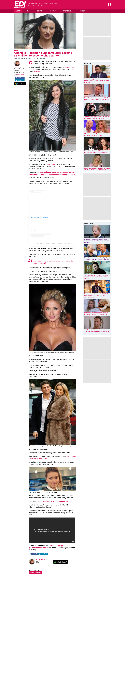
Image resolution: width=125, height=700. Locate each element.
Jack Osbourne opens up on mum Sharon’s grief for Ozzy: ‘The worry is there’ (97, 117)
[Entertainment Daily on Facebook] (109, 4)
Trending (67, 11)
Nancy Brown (17, 67)
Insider (82, 11)
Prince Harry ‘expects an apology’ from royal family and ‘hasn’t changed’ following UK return (96, 240)
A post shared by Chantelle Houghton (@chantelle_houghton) (52, 243)
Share (20, 77)
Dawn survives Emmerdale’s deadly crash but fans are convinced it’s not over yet (96, 313)
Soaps (40, 11)
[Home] (20, 4)
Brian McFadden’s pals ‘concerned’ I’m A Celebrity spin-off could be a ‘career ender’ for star (96, 99)
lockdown (37, 71)
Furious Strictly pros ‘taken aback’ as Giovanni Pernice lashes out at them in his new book (96, 80)
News (18, 11)
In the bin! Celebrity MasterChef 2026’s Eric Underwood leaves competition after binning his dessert (97, 295)
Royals (53, 11)
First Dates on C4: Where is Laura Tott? (53, 501)
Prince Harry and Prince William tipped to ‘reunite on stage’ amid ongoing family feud (96, 258)
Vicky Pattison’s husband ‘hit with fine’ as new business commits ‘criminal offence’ (96, 151)
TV (28, 11)
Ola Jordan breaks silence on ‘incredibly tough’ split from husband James (95, 134)
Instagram (51, 164)
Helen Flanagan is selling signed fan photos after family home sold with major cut (97, 168)
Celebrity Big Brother (35, 572)
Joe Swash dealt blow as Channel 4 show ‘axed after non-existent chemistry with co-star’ (96, 331)
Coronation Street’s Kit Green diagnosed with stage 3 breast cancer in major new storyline (96, 276)
